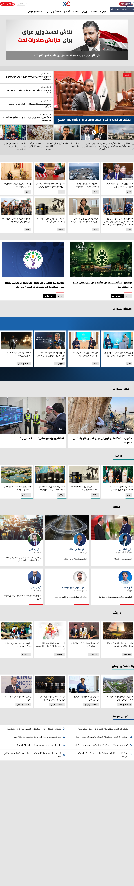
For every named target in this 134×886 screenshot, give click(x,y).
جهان (95, 494)
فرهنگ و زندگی (54, 11)
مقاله (76, 11)
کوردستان (25, 494)
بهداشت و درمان (35, 11)
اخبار (104, 12)
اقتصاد (94, 11)
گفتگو (67, 11)
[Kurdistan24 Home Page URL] (67, 3)
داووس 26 (59, 363)
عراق (129, 494)
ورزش (84, 11)
